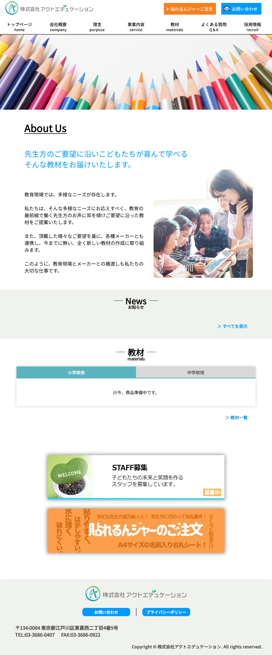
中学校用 (195, 372)
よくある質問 (214, 26)
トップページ (19, 26)
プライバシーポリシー (166, 612)
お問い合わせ (106, 612)
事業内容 (136, 26)
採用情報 (252, 26)
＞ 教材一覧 (236, 417)
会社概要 (58, 26)
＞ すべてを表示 (232, 326)
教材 (174, 26)
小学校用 (76, 372)
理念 (97, 26)
